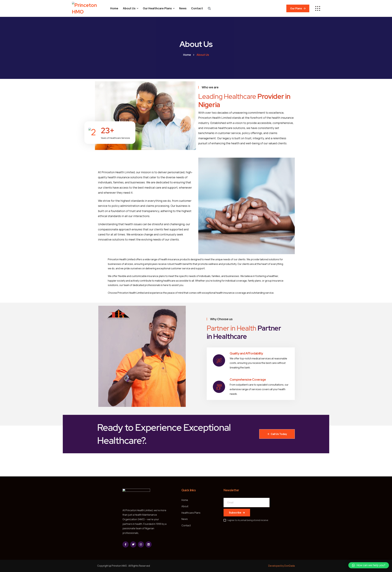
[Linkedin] (148, 544)
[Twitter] (133, 544)
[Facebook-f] (126, 544)
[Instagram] (141, 544)
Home (187, 55)
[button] (368, 565)
